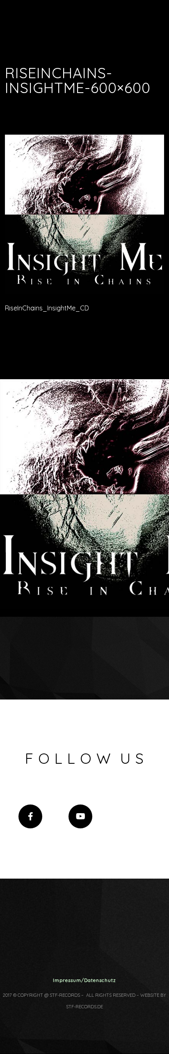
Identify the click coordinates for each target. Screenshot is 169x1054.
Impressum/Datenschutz (84, 980)
